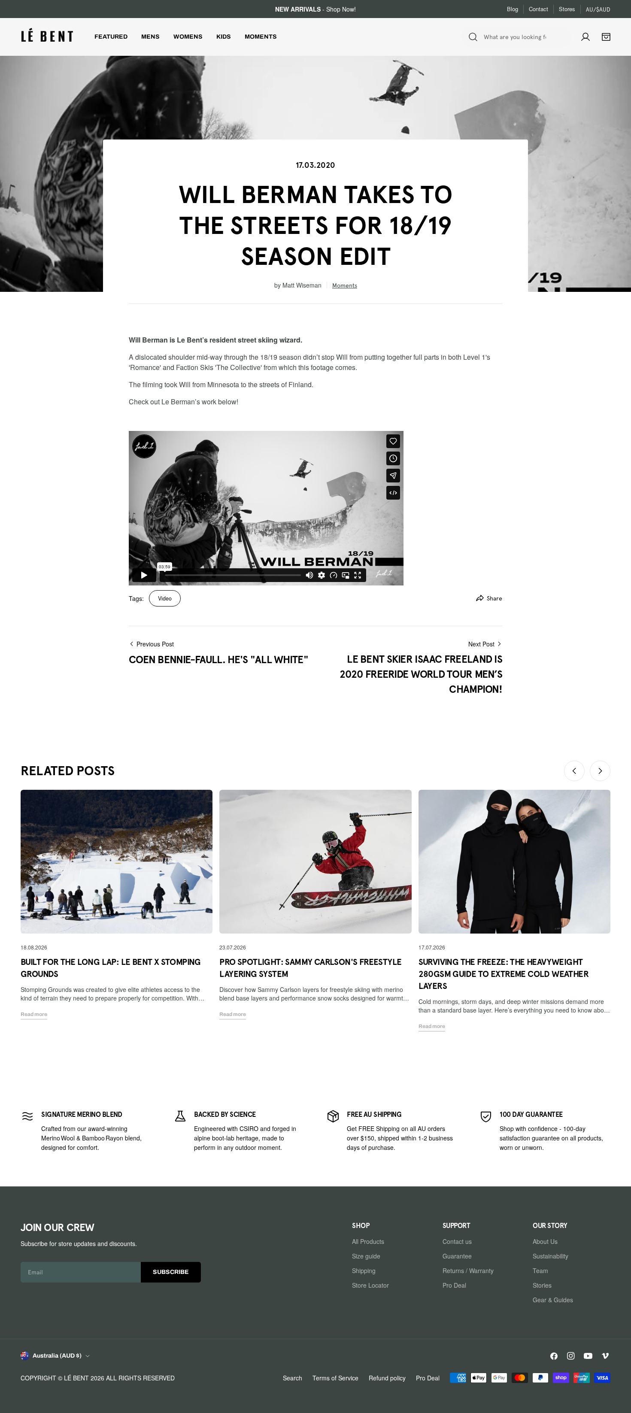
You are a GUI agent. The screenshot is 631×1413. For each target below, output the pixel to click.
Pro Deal (454, 1285)
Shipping (364, 1270)
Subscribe (171, 1272)
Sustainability (550, 1256)
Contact (538, 9)
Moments (344, 285)
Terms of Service (335, 1378)
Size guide (366, 1256)
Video (165, 598)
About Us (545, 1241)
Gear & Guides (553, 1299)
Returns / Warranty (468, 1270)
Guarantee (457, 1256)
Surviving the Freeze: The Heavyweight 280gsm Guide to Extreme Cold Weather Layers (504, 974)
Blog (512, 9)
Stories (542, 1285)
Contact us (457, 1241)
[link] (86, 1130)
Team (540, 1270)
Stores (567, 9)
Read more (34, 1014)
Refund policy (387, 1378)
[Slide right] (600, 771)
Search (292, 1378)
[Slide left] (574, 771)
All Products (368, 1241)
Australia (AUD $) (57, 1355)
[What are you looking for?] (473, 37)
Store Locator (370, 1285)
